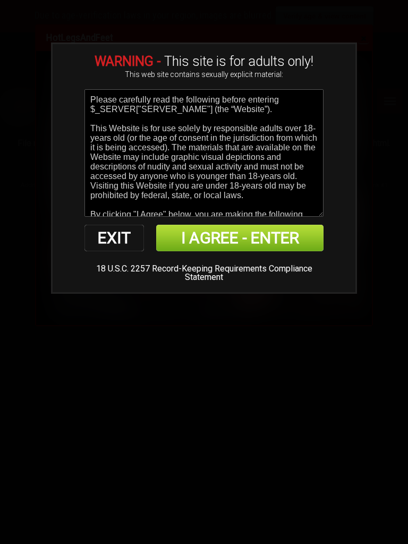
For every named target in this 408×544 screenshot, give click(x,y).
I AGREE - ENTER (240, 237)
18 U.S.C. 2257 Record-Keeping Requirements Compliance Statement (204, 273)
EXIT (114, 237)
